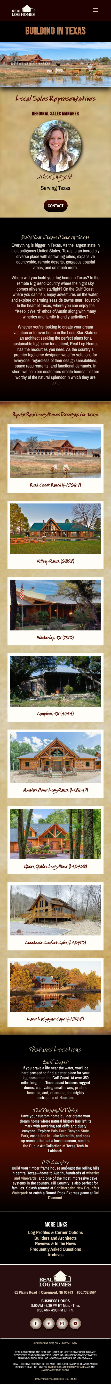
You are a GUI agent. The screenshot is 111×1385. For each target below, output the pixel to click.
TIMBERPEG (54, 1367)
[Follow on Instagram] (62, 1323)
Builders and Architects (55, 1238)
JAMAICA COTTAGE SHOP (54, 1370)
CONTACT (56, 206)
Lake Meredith (62, 1136)
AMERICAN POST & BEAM (75, 1367)
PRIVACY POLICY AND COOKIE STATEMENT (55, 1379)
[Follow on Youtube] (75, 1323)
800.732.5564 (87, 1292)
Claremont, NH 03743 (57, 1292)
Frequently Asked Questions (55, 1249)
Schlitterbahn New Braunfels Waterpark (55, 1190)
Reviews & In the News (55, 1243)
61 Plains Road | (27, 1292)
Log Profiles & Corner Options (55, 1232)
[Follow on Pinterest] (48, 1323)
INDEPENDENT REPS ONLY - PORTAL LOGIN (55, 1343)
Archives (55, 1254)
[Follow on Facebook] (35, 1323)
